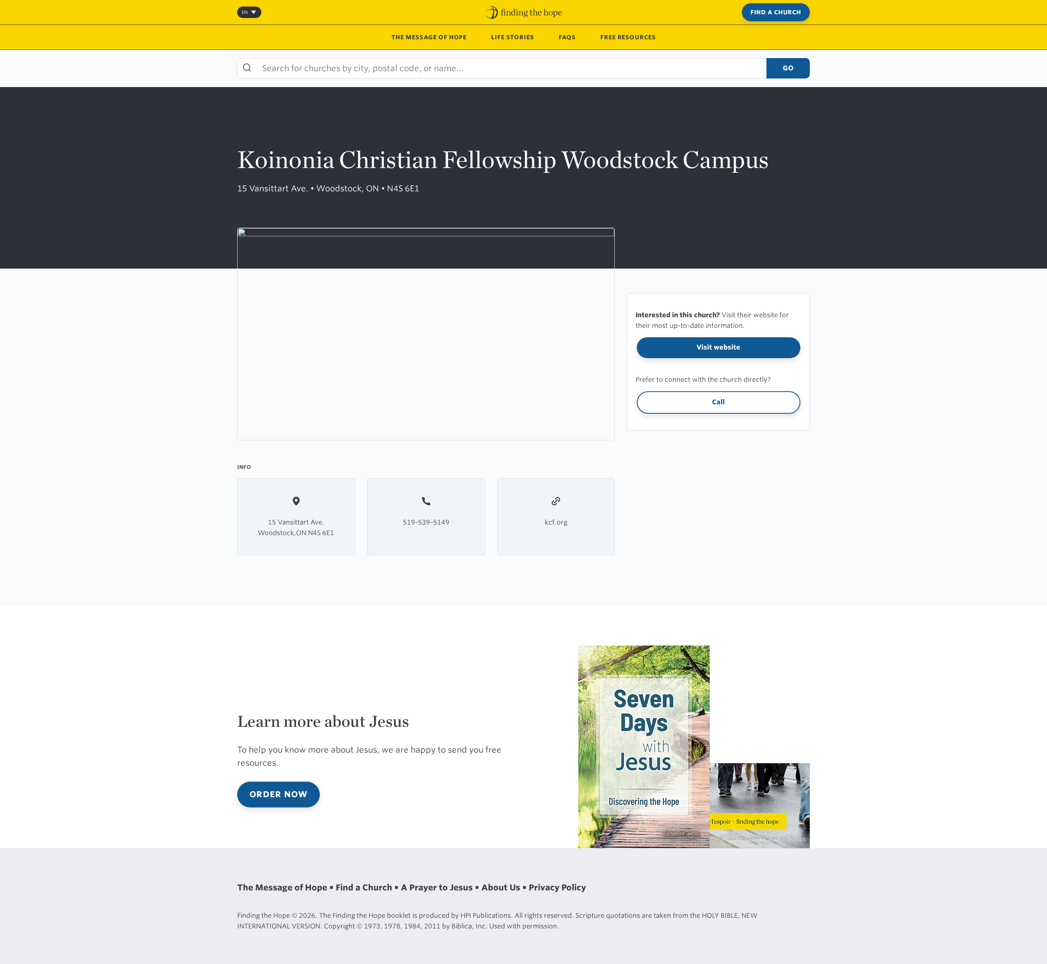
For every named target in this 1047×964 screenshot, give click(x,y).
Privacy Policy (557, 887)
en (245, 12)
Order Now (278, 794)
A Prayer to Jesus (438, 887)
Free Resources (628, 37)
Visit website (718, 347)
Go (788, 68)
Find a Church (775, 12)
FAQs (567, 37)
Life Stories (512, 37)
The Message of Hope (429, 37)
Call (718, 402)
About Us (501, 887)
